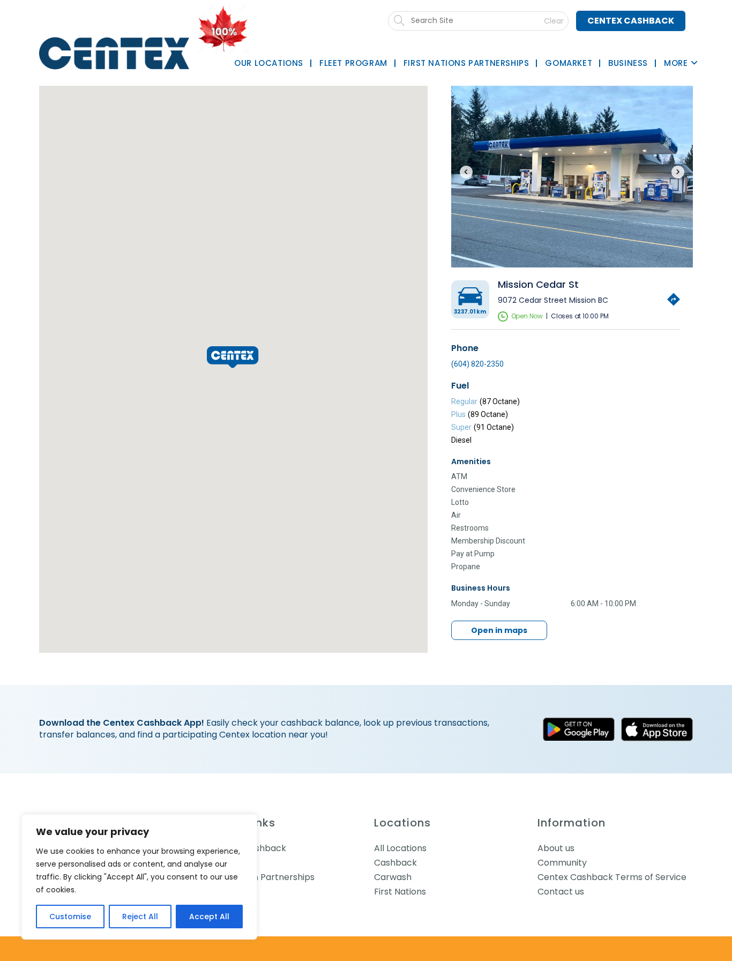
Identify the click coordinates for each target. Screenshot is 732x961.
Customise (70, 916)
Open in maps (499, 630)
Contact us (560, 891)
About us (555, 848)
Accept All (209, 916)
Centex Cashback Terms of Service (611, 877)
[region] (139, 877)
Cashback (395, 862)
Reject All (140, 916)
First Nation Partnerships (263, 877)
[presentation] (466, 172)
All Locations (400, 848)
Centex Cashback (630, 20)
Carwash (393, 877)
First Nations (400, 891)
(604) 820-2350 (477, 364)
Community (562, 862)
